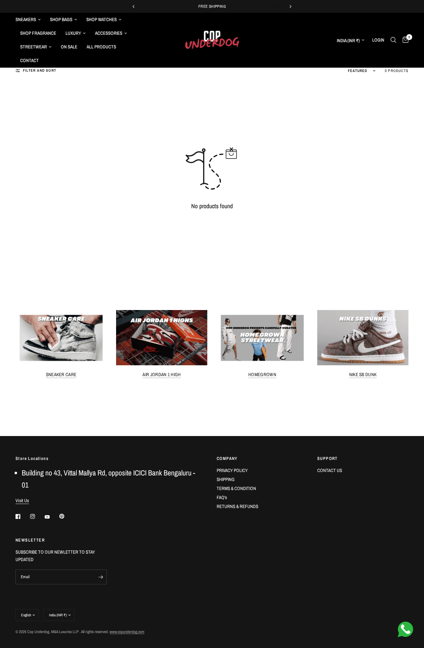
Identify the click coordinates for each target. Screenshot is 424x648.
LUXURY (73, 33)
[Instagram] (37, 516)
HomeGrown (262, 374)
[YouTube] (51, 517)
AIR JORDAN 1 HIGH (161, 374)
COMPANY (227, 458)
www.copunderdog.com (127, 631)
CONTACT (29, 60)
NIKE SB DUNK (363, 374)
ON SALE (69, 46)
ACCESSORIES (108, 33)
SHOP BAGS (61, 19)
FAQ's (222, 497)
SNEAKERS (26, 19)
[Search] (393, 40)
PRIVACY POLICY (232, 470)
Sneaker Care (61, 374)
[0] (403, 40)
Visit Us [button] (22, 500)
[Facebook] (22, 516)
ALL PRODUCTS (101, 46)
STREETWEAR (33, 46)
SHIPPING (226, 479)
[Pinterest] (66, 516)
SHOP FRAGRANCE (38, 33)
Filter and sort (39, 70)
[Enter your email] (100, 576)
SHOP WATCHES (101, 19)
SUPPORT (327, 458)
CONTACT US (329, 470)
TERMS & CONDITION (236, 488)
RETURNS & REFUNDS (237, 506)
